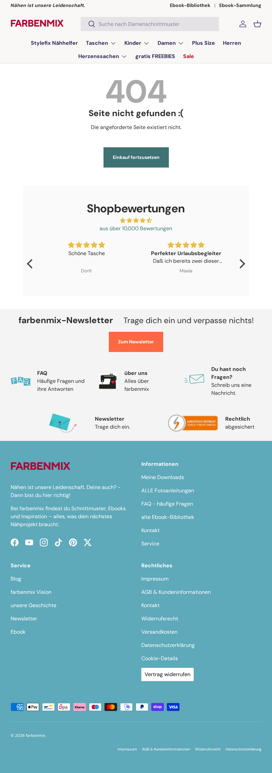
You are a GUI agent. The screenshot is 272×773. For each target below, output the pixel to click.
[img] (135, 220)
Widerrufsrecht (159, 618)
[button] (257, 24)
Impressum (155, 578)
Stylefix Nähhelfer (54, 42)
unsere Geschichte (33, 605)
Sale (188, 56)
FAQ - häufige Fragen (167, 503)
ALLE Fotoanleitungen (167, 490)
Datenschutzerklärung (168, 645)
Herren (232, 42)
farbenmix (35, 735)
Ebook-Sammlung (240, 5)
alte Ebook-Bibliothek (167, 517)
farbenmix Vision (31, 592)
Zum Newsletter (136, 342)
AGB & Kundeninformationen (176, 592)
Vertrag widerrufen (167, 674)
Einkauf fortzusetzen (136, 157)
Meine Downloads (162, 477)
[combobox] (150, 24)
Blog (16, 578)
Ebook (18, 631)
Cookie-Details (159, 658)
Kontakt (150, 530)
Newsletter (24, 618)
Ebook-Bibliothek (190, 5)
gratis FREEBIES (155, 56)
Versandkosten (159, 631)
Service (150, 543)
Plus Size (203, 42)
